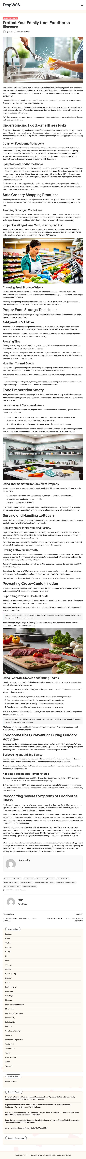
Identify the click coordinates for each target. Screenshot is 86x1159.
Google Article (11, 1082)
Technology (9, 1049)
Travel (7, 1053)
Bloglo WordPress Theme (61, 1155)
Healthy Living (10, 974)
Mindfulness (9, 1009)
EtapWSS (11, 5)
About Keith (24, 860)
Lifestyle (8, 1000)
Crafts (7, 943)
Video (7, 1062)
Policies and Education (14, 1013)
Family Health (29, 879)
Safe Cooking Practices (11, 886)
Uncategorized (11, 1057)
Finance (8, 961)
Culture (8, 947)
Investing (8, 996)
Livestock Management (14, 1005)
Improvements (10, 987)
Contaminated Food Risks (12, 879)
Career (8, 938)
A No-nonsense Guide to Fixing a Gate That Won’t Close (26, 1128)
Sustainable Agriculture (14, 1040)
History (8, 978)
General (8, 965)
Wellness (8, 1066)
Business (8, 934)
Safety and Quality (10, 18)
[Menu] (82, 5)
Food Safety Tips (63, 879)
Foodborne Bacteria (10, 882)
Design (8, 952)
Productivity (10, 1018)
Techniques (9, 1044)
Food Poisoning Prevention (45, 879)
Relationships (10, 1022)
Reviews (8, 1027)
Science (8, 1035)
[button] (22, 904)
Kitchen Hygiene (26, 882)
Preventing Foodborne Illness (44, 882)
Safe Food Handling (29, 886)
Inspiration (9, 991)
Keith (20, 899)
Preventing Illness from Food (66, 882)
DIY (6, 956)
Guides (8, 969)
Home (7, 983)
